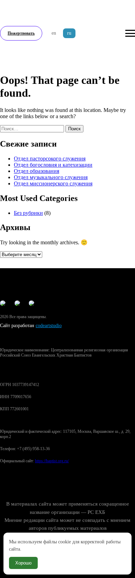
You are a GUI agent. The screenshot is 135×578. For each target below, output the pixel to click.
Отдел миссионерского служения (53, 183)
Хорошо (23, 563)
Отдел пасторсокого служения (50, 158)
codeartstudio (49, 325)
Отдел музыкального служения (51, 177)
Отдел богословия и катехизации (53, 165)
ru (69, 33)
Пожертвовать (21, 33)
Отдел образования (36, 171)
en (54, 33)
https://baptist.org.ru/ (52, 460)
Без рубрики (28, 213)
